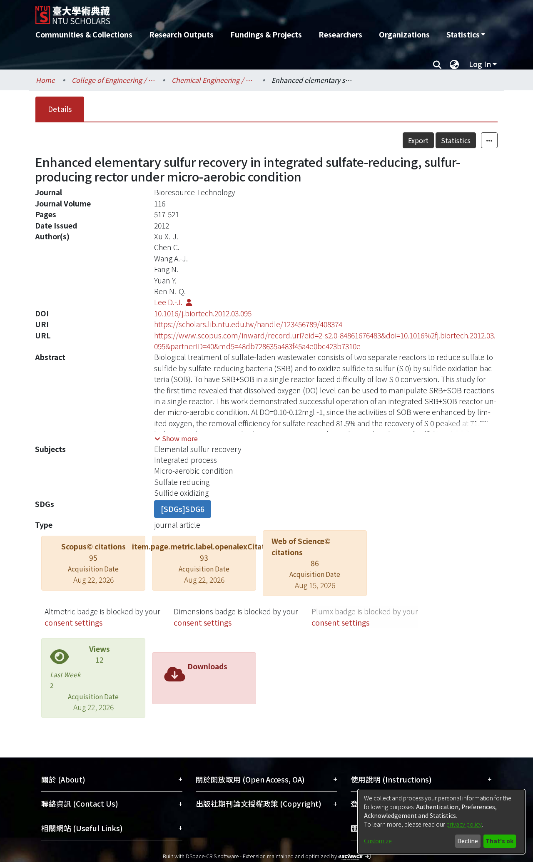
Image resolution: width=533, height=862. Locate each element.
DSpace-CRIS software (212, 856)
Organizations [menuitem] (404, 34)
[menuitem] (465, 34)
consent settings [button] (73, 622)
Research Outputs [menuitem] (181, 34)
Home (45, 80)
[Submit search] (437, 64)
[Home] (221, 12)
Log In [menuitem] (480, 64)
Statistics (456, 140)
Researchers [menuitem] (340, 34)
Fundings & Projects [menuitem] (266, 34)
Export (418, 140)
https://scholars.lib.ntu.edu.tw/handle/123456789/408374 (248, 324)
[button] (176, 438)
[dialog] (441, 822)
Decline (467, 841)
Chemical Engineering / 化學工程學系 (213, 80)
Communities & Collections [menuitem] (83, 34)
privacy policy (464, 824)
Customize (378, 841)
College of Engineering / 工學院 (113, 80)
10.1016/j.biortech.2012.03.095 (203, 313)
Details (60, 109)
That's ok (499, 841)
